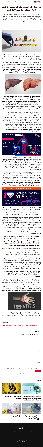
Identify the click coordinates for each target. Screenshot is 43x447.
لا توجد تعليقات (15, 25)
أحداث (18, 25)
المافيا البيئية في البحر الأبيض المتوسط (13, 397)
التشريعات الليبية (14, 432)
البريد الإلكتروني (38, 357)
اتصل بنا (25, 432)
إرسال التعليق (38, 370)
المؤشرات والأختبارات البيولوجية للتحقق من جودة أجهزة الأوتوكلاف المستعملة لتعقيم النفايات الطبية (32, 398)
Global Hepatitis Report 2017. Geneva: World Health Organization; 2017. (20, 325)
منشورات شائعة (39, 380)
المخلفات (30, 432)
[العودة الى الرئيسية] (37, 1)
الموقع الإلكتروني (38, 362)
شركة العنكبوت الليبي (20, 441)
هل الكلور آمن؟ (17, 416)
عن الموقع (20, 432)
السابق (23, 373)
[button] (2, 1)
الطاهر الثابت (22, 25)
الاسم (40, 351)
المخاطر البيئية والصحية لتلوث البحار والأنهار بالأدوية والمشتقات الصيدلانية (32, 418)
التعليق (40, 336)
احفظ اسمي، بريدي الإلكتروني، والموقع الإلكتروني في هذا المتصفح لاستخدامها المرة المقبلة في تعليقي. (23, 368)
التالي (20, 373)
